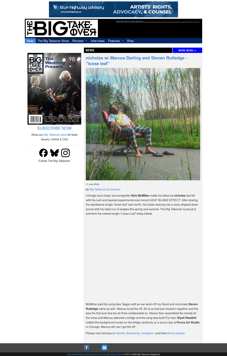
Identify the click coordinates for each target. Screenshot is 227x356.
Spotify (120, 333)
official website (175, 333)
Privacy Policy (115, 354)
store (55, 135)
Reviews (78, 40)
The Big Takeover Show (53, 40)
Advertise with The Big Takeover (129, 21)
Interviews (98, 40)
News (30, 40)
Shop (130, 40)
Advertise (79, 354)
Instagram (147, 333)
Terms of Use (100, 354)
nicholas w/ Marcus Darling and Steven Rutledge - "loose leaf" (136, 60)
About (70, 354)
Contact (89, 354)
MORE (187, 50)
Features (114, 40)
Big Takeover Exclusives (105, 189)
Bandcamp (133, 333)
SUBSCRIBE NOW (54, 128)
